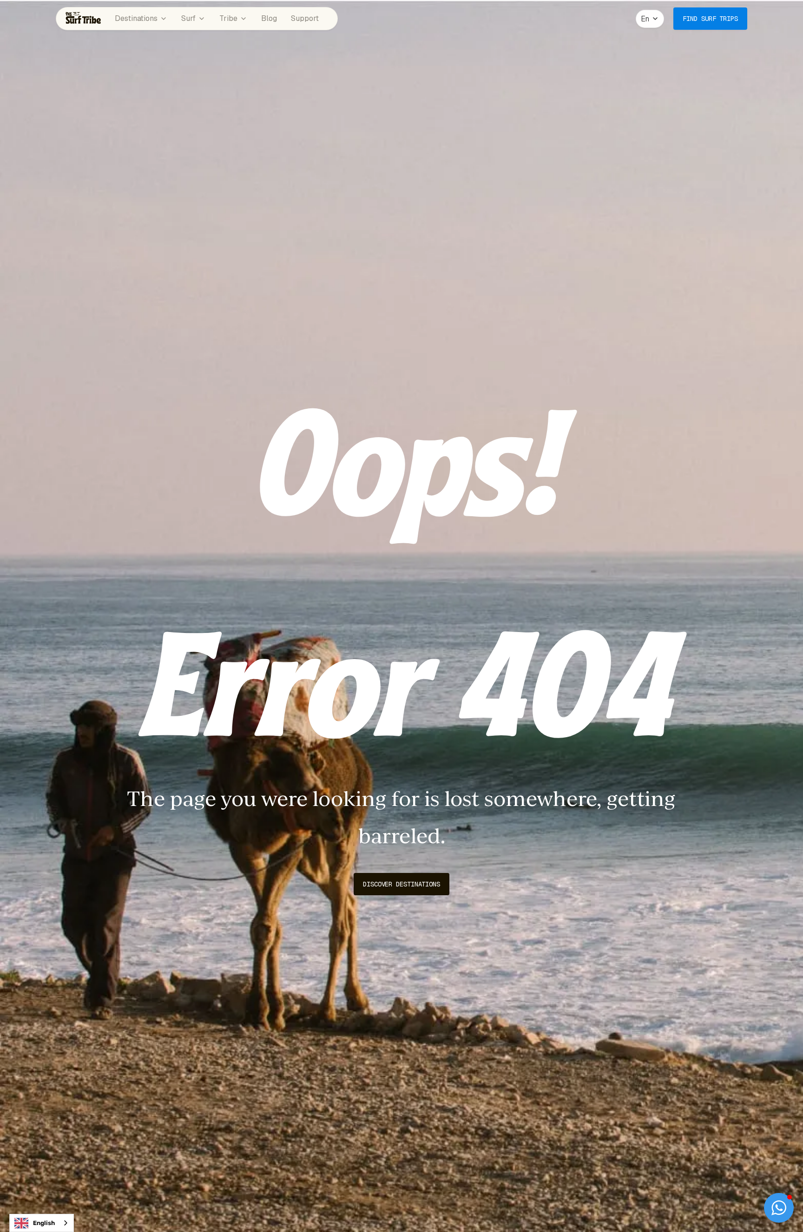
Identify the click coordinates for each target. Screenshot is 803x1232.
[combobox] (41, 1223)
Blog (269, 18)
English (44, 1222)
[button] (650, 19)
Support (305, 18)
